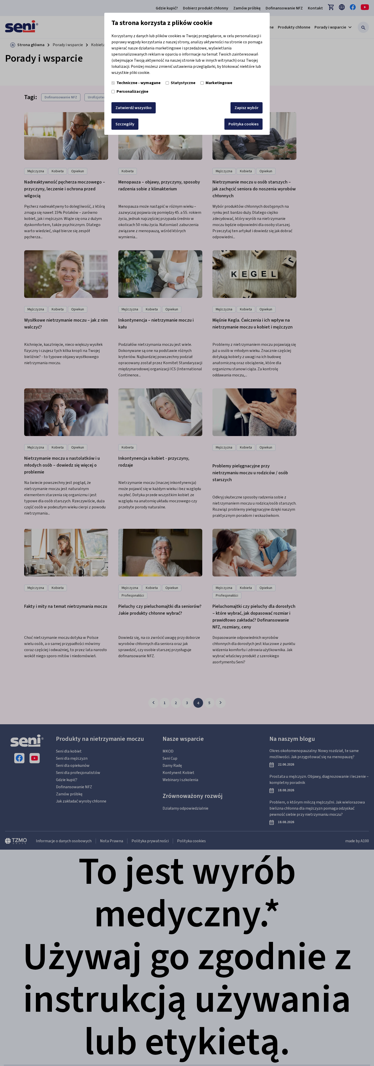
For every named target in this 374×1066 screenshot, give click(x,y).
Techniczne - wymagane (139, 83)
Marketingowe (219, 83)
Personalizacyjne (132, 91)
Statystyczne (183, 83)
